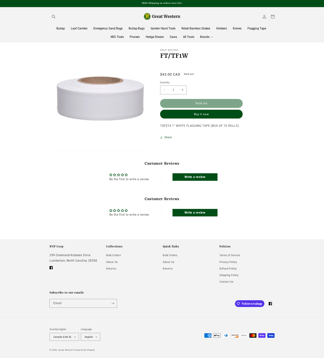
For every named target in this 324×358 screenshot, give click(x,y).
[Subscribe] (113, 303)
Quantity (165, 82)
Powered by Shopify (84, 350)
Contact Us (226, 281)
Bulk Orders (113, 255)
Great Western (66, 350)
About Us (112, 261)
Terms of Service (229, 255)
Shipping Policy (229, 275)
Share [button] (168, 137)
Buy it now (201, 114)
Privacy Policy (228, 261)
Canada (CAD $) (62, 336)
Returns (111, 268)
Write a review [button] (194, 177)
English (89, 336)
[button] (54, 17)
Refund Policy (228, 268)
